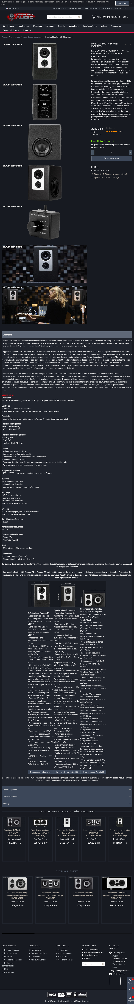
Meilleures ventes (38, 960)
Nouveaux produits (39, 953)
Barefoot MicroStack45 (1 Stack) (119, 896)
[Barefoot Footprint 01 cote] (44, 160)
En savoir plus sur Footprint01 (40, 772)
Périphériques (24, 26)
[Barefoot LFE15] (86, 883)
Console (61, 26)
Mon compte (63, 950)
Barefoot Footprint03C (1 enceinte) (93, 835)
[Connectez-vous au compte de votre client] (126, 8)
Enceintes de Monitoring (14, 830)
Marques (10, 26)
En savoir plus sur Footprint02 (67, 772)
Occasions (35, 956)
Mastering (37, 26)
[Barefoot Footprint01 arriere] (44, 119)
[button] (67, 334)
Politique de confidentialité (8, 964)
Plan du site (9, 972)
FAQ (6, 969)
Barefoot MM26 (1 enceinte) (40, 834)
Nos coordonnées (11, 950)
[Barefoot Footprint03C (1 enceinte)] (93, 822)
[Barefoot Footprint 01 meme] (44, 241)
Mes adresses (63, 956)
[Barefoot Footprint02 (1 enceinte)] (119, 822)
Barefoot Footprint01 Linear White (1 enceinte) (67, 835)
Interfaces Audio (90, 26)
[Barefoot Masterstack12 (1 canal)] (126, 44)
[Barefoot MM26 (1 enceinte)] (40, 822)
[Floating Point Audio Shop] (21, 17)
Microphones (74, 26)
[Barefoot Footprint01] (44, 79)
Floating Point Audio (119, 954)
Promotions (36, 950)
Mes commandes (65, 953)
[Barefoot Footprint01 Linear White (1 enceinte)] (67, 822)
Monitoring (50, 26)
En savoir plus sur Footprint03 (93, 772)
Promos (26, 30)
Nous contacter (10, 953)
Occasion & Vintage (11, 30)
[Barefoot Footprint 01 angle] (44, 200)
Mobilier (104, 26)
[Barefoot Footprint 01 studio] (44, 282)
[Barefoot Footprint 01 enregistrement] (44, 322)
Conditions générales (13, 960)
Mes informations (65, 960)
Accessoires (116, 26)
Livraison (8, 956)
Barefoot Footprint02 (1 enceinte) (120, 835)
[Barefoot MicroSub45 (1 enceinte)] (130, 44)
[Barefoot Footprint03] (14, 822)
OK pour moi (122, 3)
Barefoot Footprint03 (14, 834)
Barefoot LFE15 (86, 895)
